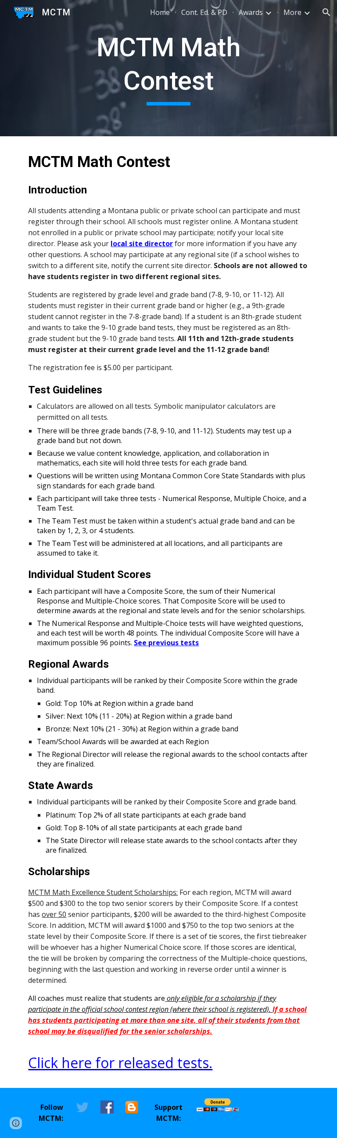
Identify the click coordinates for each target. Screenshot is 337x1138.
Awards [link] (251, 12)
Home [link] (160, 12)
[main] (168, 68)
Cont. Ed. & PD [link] (204, 12)
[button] (326, 12)
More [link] (292, 12)
